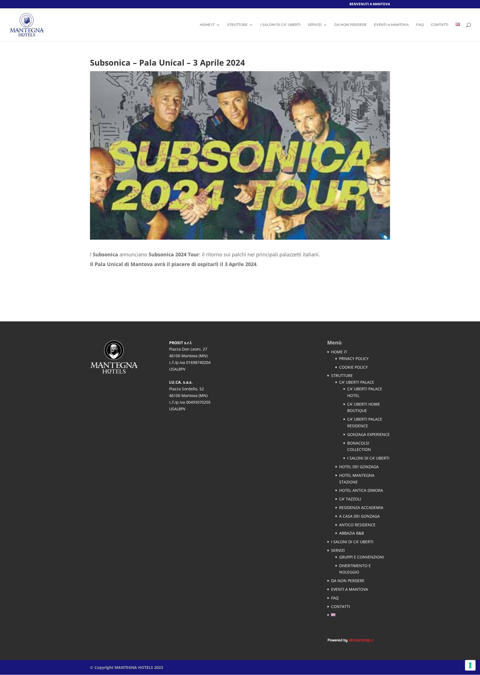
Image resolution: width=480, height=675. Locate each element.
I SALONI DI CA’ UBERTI (280, 25)
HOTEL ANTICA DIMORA (361, 490)
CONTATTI (439, 25)
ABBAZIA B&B (351, 533)
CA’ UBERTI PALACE (356, 382)
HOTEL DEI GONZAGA (359, 466)
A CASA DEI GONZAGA (359, 516)
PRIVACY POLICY (354, 358)
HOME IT (207, 25)
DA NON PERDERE (350, 25)
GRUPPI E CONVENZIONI (361, 557)
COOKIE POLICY (353, 367)
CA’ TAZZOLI (350, 499)
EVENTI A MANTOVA (391, 25)
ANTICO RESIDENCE (357, 524)
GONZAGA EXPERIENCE (368, 434)
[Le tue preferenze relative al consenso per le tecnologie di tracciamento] (470, 665)
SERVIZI (315, 25)
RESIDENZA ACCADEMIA (361, 507)
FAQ (420, 25)
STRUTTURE (237, 25)
